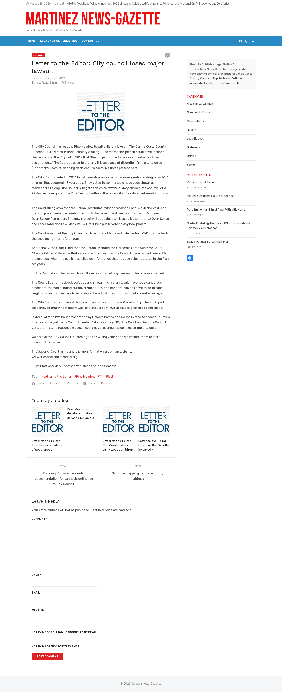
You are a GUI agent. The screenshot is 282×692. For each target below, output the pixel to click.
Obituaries (193, 147)
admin (39, 78)
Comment (39, 519)
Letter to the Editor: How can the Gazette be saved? (153, 445)
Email (37, 592)
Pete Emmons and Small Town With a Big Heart (216, 209)
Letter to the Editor (57, 376)
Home (31, 41)
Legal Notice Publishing (58, 41)
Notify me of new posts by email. (56, 646)
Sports (191, 164)
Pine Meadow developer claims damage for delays (81, 413)
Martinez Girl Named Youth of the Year (211, 196)
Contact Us (90, 41)
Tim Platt (106, 376)
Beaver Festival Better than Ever (207, 241)
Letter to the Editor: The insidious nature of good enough (47, 445)
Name (36, 575)
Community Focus (198, 112)
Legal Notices (195, 138)
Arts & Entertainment (200, 103)
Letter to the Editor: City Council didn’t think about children (118, 445)
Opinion (38, 55)
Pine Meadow (85, 376)
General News (195, 121)
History (191, 129)
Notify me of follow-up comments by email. (64, 632)
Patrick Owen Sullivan (200, 182)
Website (38, 610)
